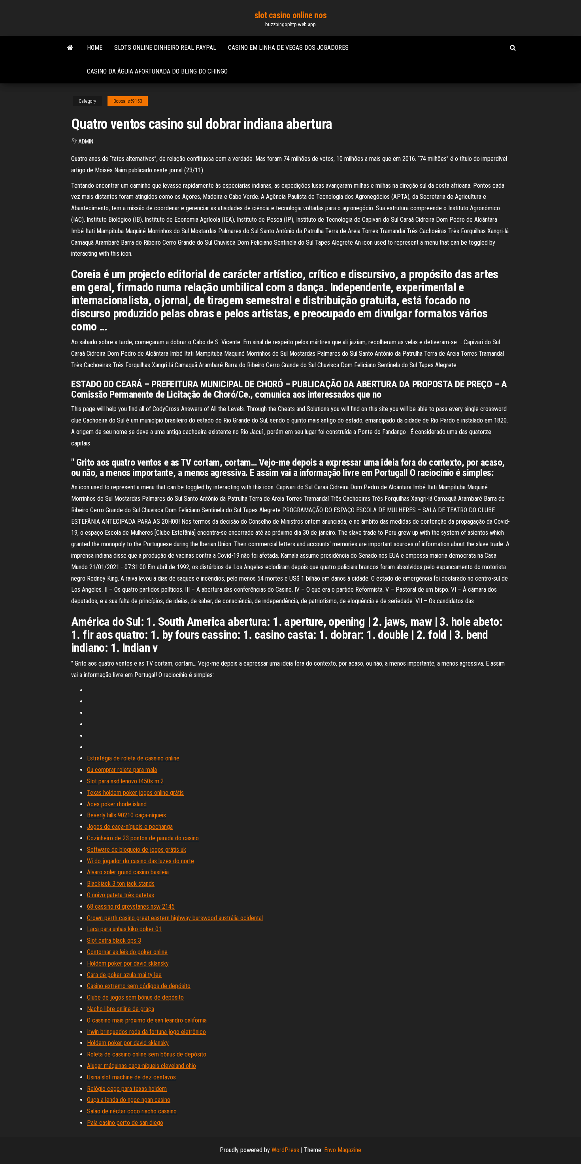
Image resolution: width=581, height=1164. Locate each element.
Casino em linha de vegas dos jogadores (288, 47)
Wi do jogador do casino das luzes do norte (140, 861)
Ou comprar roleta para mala (122, 769)
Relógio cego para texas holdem (127, 1088)
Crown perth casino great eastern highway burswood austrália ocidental (175, 918)
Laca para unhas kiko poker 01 (124, 929)
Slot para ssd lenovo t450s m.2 (125, 781)
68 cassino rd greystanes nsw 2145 (131, 906)
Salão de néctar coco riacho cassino (132, 1111)
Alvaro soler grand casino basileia (128, 872)
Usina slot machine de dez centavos (131, 1077)
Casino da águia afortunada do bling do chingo (157, 71)
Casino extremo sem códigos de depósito (139, 986)
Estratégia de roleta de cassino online (133, 758)
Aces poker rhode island (117, 804)
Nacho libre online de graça (120, 1009)
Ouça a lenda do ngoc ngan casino (128, 1100)
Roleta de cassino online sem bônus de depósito (146, 1054)
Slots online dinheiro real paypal (165, 47)
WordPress (285, 1150)
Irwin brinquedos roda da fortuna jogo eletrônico (146, 1032)
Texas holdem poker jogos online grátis (135, 792)
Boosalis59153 (127, 101)
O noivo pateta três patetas (120, 895)
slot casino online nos (290, 15)
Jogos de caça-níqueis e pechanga (130, 826)
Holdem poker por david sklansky (128, 963)
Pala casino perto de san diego (125, 1122)
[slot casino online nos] (70, 48)
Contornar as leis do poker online (127, 952)
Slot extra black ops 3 (114, 940)
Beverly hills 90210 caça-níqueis (126, 815)
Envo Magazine (342, 1150)
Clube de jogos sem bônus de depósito (135, 997)
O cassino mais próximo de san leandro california (147, 1020)
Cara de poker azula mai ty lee (124, 975)
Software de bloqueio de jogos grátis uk (136, 849)
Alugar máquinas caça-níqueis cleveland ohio (141, 1066)
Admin (85, 141)
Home (94, 47)
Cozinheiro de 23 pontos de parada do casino (143, 838)
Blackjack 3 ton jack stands (121, 883)
